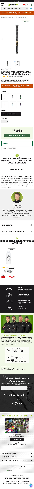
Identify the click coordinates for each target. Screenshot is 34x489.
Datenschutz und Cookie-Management (20, 481)
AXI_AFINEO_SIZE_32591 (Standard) (11, 114)
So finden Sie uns (17, 439)
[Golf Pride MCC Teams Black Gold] (17, 39)
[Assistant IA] (31, 8)
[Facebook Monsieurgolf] (12, 403)
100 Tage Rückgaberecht (17, 1)
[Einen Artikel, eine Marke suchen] (27, 8)
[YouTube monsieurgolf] (20, 403)
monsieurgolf (9, 453)
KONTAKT (17, 350)
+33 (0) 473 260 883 (17, 358)
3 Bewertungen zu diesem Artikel (16, 76)
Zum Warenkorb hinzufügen (17, 135)
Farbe (3, 92)
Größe (3, 110)
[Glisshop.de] (9, 470)
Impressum (6, 481)
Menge (4, 118)
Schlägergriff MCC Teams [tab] (17, 169)
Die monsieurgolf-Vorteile (16, 460)
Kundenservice (9, 457)
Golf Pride (5, 69)
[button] (17, 225)
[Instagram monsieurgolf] (16, 403)
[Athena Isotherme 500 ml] (8, 257)
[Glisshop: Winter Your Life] (13, 4)
